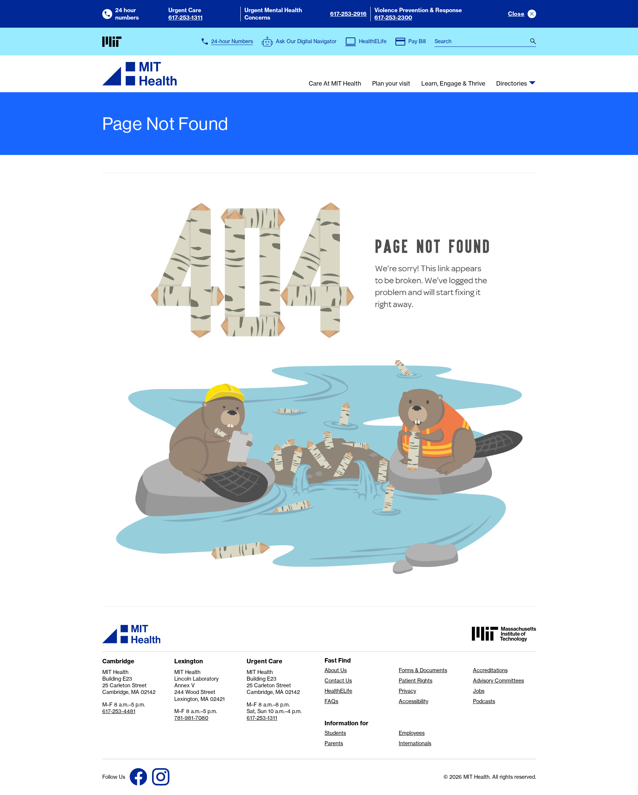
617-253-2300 (393, 17)
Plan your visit (391, 83)
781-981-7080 (191, 718)
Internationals (415, 743)
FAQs (331, 701)
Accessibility (413, 701)
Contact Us (338, 680)
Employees (412, 733)
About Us (336, 670)
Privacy (407, 691)
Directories (511, 83)
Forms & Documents (423, 670)
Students (335, 733)
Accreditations (490, 670)
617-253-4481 (119, 711)
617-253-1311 (185, 17)
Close (516, 13)
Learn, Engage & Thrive (453, 83)
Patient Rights (415, 680)
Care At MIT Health (335, 83)
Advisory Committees (498, 680)
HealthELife (338, 691)
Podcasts (484, 701)
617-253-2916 (348, 13)
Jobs (478, 691)
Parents (334, 743)
